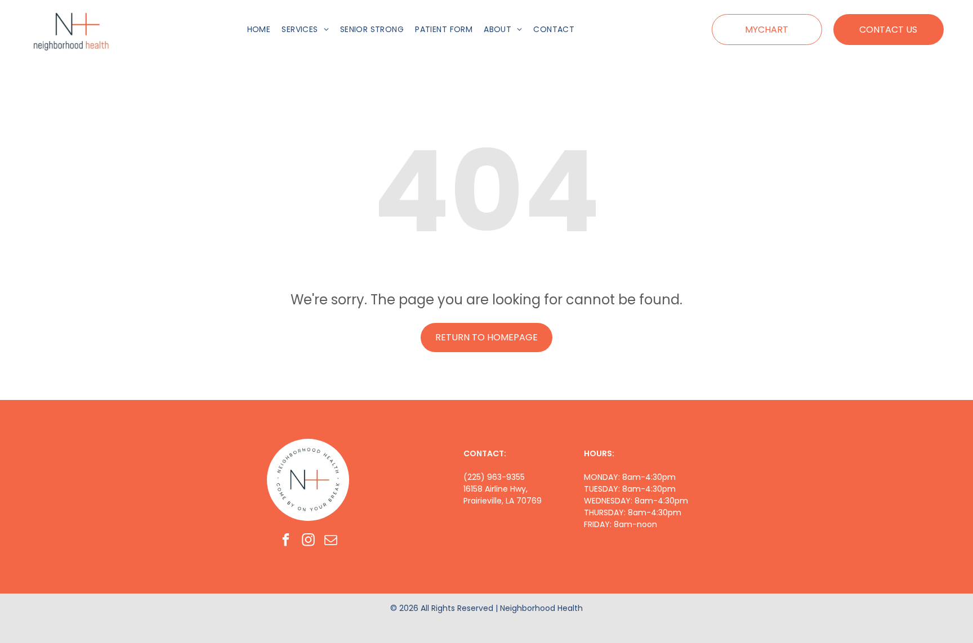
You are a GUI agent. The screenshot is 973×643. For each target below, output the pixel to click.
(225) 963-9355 (494, 477)
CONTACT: (484, 453)
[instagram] (308, 541)
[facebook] (286, 541)
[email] (331, 541)
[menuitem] (259, 29)
